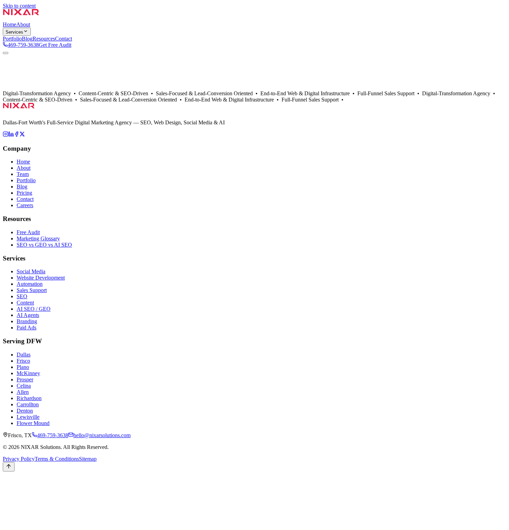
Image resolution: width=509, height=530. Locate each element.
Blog (22, 186)
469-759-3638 (23, 45)
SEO (22, 296)
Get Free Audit (55, 45)
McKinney (28, 373)
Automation (30, 284)
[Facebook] (16, 135)
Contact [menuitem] (63, 39)
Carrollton (28, 404)
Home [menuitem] (9, 24)
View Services (50, 88)
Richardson (29, 398)
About (10, 94)
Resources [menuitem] (44, 39)
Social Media (31, 271)
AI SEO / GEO (34, 309)
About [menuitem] (23, 24)
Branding (27, 321)
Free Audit (28, 232)
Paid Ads (26, 327)
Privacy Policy (19, 459)
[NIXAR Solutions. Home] (21, 18)
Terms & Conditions (57, 459)
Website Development (41, 278)
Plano (23, 367)
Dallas (23, 94)
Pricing (24, 193)
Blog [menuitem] (27, 39)
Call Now (13, 489)
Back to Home (19, 88)
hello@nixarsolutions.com (102, 435)
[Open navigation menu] (5, 53)
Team (23, 174)
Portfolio (40, 94)
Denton (25, 411)
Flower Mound (33, 423)
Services (14, 32)
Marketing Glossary (38, 238)
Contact (58, 94)
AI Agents (28, 315)
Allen (23, 392)
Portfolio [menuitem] (12, 39)
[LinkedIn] (11, 135)
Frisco (23, 361)
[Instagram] (5, 135)
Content (25, 303)
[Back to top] (9, 466)
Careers (25, 205)
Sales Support (32, 290)
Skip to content (19, 6)
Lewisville (28, 417)
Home (23, 162)
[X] (22, 135)
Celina (24, 386)
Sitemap (88, 459)
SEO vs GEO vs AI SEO (44, 245)
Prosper (25, 379)
